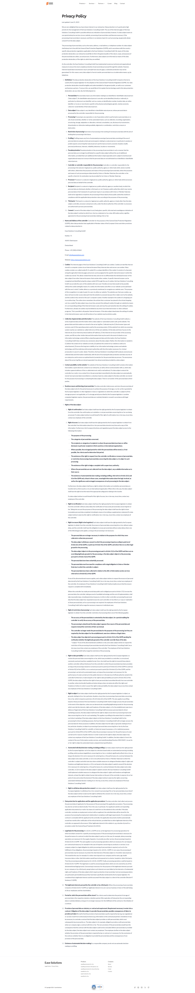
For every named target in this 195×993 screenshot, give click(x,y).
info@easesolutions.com (76, 255)
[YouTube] (141, 987)
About (109, 964)
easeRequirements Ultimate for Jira (89, 966)
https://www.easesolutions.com (80, 260)
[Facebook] (135, 987)
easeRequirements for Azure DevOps (90, 969)
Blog (115, 3)
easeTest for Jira (85, 976)
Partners (100, 3)
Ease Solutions (53, 962)
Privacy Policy (54, 966)
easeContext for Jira (86, 973)
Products (82, 3)
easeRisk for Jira (85, 971)
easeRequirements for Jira (87, 964)
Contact (122, 3)
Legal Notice (48, 966)
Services (91, 3)
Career (110, 3)
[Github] (148, 987)
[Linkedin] (138, 987)
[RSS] (145, 987)
